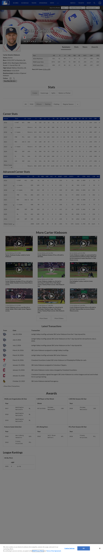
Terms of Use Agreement (53, 551)
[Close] (100, 548)
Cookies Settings (69, 548)
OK (84, 548)
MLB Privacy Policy (38, 551)
